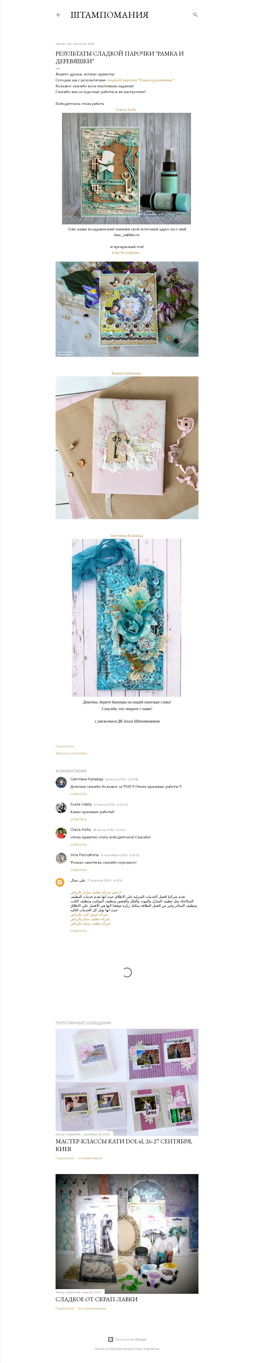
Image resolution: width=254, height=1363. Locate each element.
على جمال (77, 880)
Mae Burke (151, 1349)
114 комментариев (92, 1308)
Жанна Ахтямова (126, 373)
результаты (78, 753)
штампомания (109, 15)
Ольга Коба (126, 109)
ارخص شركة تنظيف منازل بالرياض (95, 892)
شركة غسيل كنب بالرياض (89, 914)
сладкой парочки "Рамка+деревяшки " (140, 80)
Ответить (78, 794)
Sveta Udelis (81, 804)
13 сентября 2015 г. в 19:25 (119, 855)
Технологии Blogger (131, 1339)
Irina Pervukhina (125, 252)
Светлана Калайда (126, 535)
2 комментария (90, 1158)
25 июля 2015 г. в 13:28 (121, 779)
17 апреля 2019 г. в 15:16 (104, 880)
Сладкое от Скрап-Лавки (97, 1299)
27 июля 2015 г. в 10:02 (111, 804)
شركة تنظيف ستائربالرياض (90, 919)
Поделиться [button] (65, 746)
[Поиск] (195, 14)
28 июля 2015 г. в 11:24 (109, 830)
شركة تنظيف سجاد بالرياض (90, 923)
